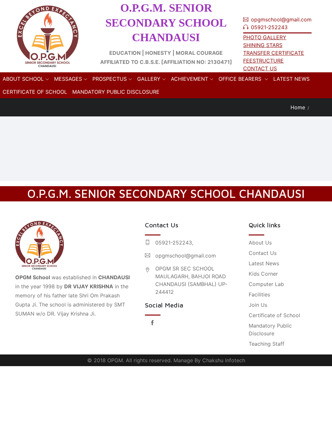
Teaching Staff (266, 344)
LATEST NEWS (291, 79)
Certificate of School (274, 315)
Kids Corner (263, 273)
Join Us (258, 305)
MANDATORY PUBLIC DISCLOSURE (116, 92)
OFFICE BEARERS (241, 79)
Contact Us (263, 253)
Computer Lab (266, 284)
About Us (260, 242)
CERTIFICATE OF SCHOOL (35, 92)
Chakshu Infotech (223, 360)
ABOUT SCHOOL (23, 79)
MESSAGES (68, 79)
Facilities (259, 294)
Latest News (264, 263)
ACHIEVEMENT (189, 79)
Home (297, 107)
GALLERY (148, 79)
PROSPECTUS (109, 79)
